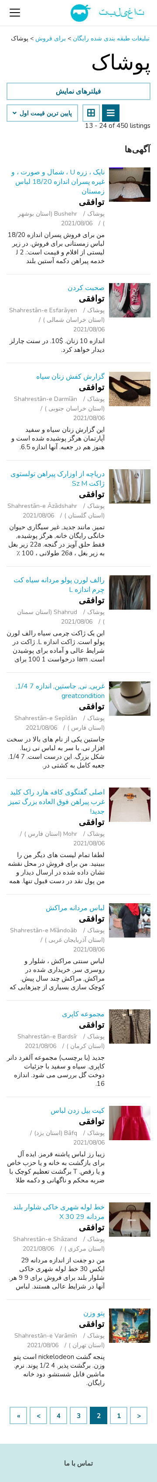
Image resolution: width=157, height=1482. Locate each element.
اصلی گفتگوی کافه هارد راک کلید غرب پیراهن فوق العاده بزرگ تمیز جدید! (56, 802)
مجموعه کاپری (83, 1014)
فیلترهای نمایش (78, 91)
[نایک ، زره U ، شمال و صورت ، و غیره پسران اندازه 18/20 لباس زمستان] (129, 184)
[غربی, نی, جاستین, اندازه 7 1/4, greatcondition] (129, 698)
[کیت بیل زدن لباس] (129, 1123)
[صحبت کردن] (129, 300)
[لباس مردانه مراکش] (129, 920)
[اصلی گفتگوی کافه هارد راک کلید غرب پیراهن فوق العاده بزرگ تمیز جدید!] (129, 805)
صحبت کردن (86, 288)
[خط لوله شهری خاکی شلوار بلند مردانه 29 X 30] (129, 1219)
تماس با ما (78, 1463)
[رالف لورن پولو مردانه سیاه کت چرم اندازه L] (129, 592)
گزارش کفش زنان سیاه (70, 376)
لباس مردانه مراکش (75, 908)
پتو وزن (94, 1313)
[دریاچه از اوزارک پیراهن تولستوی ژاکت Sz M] (129, 486)
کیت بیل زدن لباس (78, 1110)
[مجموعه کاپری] (129, 1026)
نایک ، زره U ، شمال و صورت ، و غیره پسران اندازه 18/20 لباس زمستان (58, 181)
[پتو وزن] (129, 1325)
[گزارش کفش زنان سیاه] (129, 389)
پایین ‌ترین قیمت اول (45, 113)
